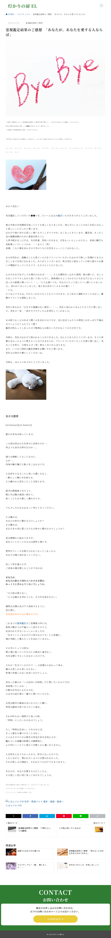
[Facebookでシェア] (30, 816)
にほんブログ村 (14, 805)
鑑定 (60, 215)
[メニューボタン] (101, 5)
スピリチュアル (14, 23)
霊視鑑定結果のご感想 (34, 23)
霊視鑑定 (21, 623)
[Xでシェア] (13, 816)
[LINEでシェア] (81, 816)
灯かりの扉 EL (22, 6)
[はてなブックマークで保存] (47, 816)
